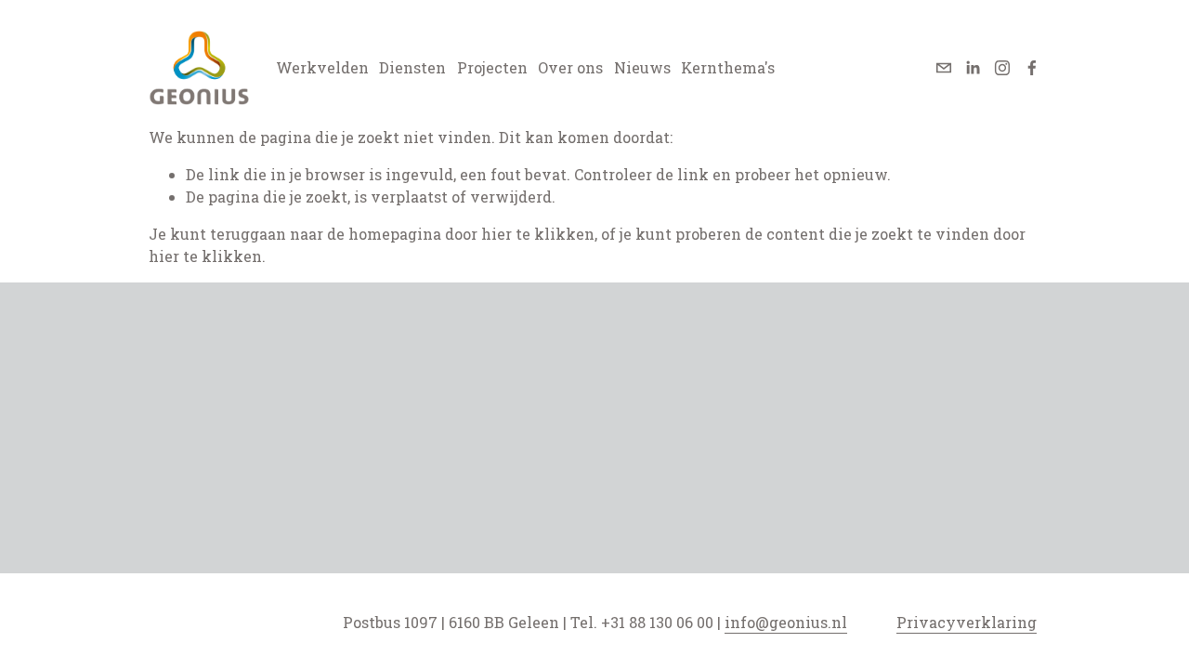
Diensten (412, 67)
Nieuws (642, 67)
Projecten (492, 67)
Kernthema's (728, 67)
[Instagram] (1002, 68)
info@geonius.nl (786, 622)
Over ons (570, 67)
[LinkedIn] (972, 68)
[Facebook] (1032, 68)
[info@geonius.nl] (943, 68)
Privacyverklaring (966, 622)
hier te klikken (537, 233)
